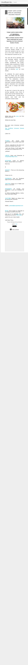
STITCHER (8, 160)
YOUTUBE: (8, 198)
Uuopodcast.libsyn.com (11, 156)
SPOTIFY (7, 170)
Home (9, 5)
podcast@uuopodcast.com (16, 205)
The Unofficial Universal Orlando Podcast (14, 128)
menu (17, 116)
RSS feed (18, 215)
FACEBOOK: (8, 178)
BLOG (6, 211)
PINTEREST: (8, 189)
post (17, 69)
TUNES (7, 141)
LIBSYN (7, 155)
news (16, 224)
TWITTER (7, 183)
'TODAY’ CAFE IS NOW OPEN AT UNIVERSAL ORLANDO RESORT (14, 12)
